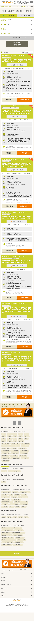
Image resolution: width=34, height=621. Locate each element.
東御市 (15, 441)
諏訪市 (3, 436)
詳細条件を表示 (17, 37)
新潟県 (3, 517)
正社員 (3, 481)
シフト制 (25, 502)
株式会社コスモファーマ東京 (18, 532)
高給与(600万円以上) (23, 497)
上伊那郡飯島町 (15, 451)
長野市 (3, 434)
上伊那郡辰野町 (22, 448)
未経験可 (17, 494)
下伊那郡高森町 (24, 453)
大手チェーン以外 (14, 504)
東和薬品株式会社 (18, 542)
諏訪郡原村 (14, 448)
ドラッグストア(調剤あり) (14, 471)
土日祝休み (15, 492)
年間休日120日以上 (6, 492)
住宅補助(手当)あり (16, 499)
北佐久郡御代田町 (6, 446)
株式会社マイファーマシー (7, 537)
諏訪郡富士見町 (5, 448)
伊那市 (20, 436)
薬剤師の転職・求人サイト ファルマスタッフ (10, 6)
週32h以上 (4, 494)
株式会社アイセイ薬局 (16, 528)
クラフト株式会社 (18, 535)
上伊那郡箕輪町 (5, 451)
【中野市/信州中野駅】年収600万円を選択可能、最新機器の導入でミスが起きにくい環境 (16, 60)
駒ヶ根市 (26, 436)
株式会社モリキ (5, 528)
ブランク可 (24, 494)
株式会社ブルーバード (6, 535)
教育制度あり (18, 502)
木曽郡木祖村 (5, 455)
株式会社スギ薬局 (19, 537)
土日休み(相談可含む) (24, 492)
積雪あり (24, 506)
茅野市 (20, 439)
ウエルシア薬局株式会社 (7, 530)
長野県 (23, 6)
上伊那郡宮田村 (5, 453)
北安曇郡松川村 (5, 458)
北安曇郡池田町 (23, 455)
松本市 (9, 434)
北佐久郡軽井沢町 (25, 443)
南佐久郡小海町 (5, 443)
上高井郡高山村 (25, 458)
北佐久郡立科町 (15, 446)
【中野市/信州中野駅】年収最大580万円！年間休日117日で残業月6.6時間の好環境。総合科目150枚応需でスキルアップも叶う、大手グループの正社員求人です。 (16, 359)
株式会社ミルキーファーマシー (8, 540)
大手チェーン (5, 504)
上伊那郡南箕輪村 (24, 451)
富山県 (9, 517)
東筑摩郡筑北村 (14, 455)
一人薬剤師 (4, 506)
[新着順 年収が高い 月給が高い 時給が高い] (29, 52)
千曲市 (9, 441)
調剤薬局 (4, 471)
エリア (9, 15)
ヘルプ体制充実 (24, 504)
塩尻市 (26, 439)
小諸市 (15, 436)
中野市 (3, 439)
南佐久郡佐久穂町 (15, 443)
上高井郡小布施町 (15, 458)
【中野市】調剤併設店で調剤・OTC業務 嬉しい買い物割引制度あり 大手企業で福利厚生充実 (16, 261)
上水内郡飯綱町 (5, 460)
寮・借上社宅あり (5, 499)
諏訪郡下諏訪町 (25, 446)
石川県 (15, 517)
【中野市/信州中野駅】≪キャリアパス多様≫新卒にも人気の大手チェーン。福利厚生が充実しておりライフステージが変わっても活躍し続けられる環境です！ (16, 111)
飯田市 (26, 434)
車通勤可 (14, 497)
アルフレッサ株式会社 (6, 544)
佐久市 (3, 441)
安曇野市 (21, 441)
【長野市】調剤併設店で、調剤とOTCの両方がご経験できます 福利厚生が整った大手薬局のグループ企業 (16, 217)
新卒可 (10, 494)
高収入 (17, 506)
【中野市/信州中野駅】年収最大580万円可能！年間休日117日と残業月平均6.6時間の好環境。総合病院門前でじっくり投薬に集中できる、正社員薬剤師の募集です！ (16, 310)
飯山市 (15, 439)
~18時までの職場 (5, 497)
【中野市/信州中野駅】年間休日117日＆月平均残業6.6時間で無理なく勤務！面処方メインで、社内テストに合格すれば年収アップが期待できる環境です (16, 164)
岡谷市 (20, 434)
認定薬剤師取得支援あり (7, 502)
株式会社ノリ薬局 (18, 530)
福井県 (20, 517)
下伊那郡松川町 (15, 453)
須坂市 (9, 436)
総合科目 (11, 506)
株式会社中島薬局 (6, 532)
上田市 (15, 434)
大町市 (9, 439)
